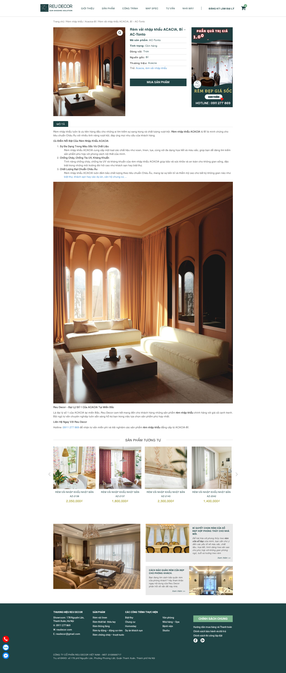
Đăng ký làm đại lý (221, 8)
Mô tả (61, 124)
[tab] (60, 124)
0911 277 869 (71, 427)
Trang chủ (58, 21)
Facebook (195, 640)
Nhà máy (188, 8)
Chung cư (130, 622)
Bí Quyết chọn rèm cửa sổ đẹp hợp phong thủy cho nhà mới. (210, 530)
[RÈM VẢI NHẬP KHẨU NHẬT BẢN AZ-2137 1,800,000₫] (74, 468)
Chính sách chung (213, 618)
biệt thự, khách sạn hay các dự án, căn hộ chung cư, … (95, 176)
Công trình (130, 8)
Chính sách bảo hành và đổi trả (209, 631)
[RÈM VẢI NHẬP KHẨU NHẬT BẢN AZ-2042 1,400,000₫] (166, 468)
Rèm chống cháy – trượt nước (108, 634)
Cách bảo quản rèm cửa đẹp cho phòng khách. (166, 571)
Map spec (152, 8)
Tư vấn (170, 8)
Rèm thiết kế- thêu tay (104, 622)
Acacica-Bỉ (90, 21)
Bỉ (147, 57)
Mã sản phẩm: (139, 40)
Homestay (130, 626)
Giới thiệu (87, 8)
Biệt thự (129, 617)
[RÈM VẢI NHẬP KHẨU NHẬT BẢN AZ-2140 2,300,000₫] (120, 468)
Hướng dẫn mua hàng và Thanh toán (212, 627)
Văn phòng (168, 617)
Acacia (152, 62)
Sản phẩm (108, 8)
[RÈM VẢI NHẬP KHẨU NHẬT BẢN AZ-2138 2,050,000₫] (211, 468)
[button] (120, 33)
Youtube (202, 640)
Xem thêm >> (223, 557)
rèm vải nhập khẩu (156, 67)
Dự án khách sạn (134, 630)
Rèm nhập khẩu (74, 21)
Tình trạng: (137, 45)
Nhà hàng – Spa (171, 622)
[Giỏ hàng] (243, 8)
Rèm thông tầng (101, 626)
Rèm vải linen (100, 617)
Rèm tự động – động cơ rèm (108, 630)
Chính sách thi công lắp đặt (207, 635)
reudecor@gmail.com (68, 634)
